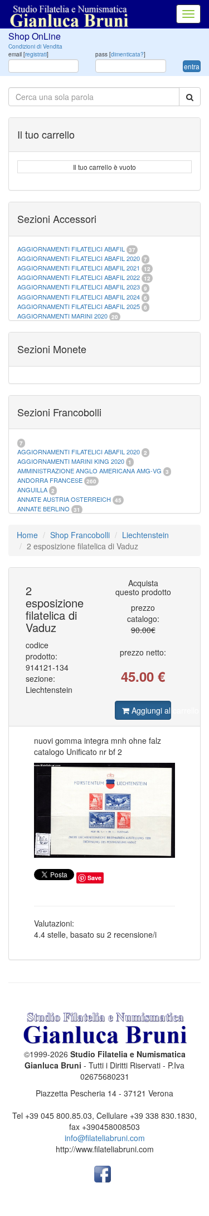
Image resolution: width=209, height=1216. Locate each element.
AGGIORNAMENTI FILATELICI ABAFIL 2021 (78, 267)
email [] (28, 54)
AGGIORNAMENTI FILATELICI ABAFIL (72, 248)
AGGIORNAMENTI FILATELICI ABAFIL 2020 (78, 258)
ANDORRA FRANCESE (49, 480)
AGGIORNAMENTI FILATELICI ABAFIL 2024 (78, 296)
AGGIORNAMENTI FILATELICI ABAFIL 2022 (78, 277)
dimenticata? (127, 54)
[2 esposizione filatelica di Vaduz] (104, 810)
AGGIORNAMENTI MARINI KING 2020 (70, 461)
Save (94, 877)
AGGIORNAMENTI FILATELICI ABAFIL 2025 (78, 306)
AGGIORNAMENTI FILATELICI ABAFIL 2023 (78, 286)
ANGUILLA (32, 489)
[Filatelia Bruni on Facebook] (102, 1173)
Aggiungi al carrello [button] (150, 710)
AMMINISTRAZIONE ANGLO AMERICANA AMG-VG (89, 470)
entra (192, 66)
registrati (36, 54)
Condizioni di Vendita (35, 46)
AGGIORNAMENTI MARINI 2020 (62, 315)
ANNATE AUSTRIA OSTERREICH (64, 499)
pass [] (120, 54)
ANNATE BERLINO (43, 508)
